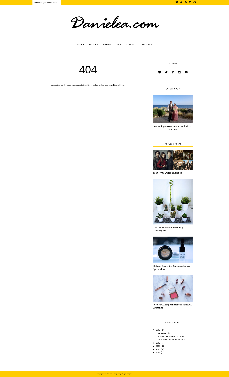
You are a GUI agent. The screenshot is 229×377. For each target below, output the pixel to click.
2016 (158, 346)
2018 (158, 343)
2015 (158, 349)
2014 (158, 352)
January (162, 333)
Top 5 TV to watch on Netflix (167, 173)
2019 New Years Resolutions (171, 339)
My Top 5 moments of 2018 (171, 336)
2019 (158, 330)
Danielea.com (108, 374)
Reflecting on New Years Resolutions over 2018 (172, 128)
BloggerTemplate (127, 374)
